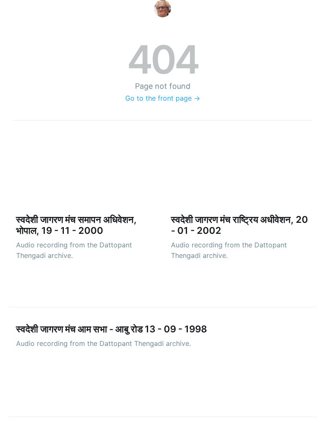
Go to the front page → (162, 98)
